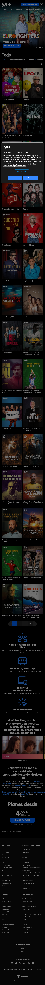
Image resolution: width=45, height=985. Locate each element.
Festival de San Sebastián (29, 878)
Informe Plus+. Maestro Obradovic (31, 429)
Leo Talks (26, 99)
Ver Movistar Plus (27, 899)
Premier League (6, 906)
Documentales (6, 880)
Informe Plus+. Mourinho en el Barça (12, 391)
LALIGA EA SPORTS (7, 904)
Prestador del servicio (10, 969)
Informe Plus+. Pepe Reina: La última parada (33, 503)
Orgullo (4, 885)
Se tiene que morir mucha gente (31, 860)
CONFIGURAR (21, 171)
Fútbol (19, 10)
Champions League (7, 901)
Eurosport (4, 927)
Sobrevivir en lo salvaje (31, 466)
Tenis (3, 917)
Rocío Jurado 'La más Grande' (31, 873)
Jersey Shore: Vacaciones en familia (11, 136)
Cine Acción (5, 860)
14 (30, 624)
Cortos (3, 862)
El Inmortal (25, 862)
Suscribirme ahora (30, 4)
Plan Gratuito (26, 922)
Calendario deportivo (34, 10)
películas (26, 792)
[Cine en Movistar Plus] (22, 747)
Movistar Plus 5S (27, 888)
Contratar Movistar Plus (29, 911)
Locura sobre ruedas (30, 540)
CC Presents (6, 428)
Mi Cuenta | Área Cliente (29, 904)
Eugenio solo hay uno (9, 245)
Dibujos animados (27, 880)
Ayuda (22, 951)
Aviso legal (22, 969)
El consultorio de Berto (10, 209)
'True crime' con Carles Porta (30, 875)
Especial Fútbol (28, 135)
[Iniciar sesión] (41, 4)
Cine (11, 10)
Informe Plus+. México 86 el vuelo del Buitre (12, 578)
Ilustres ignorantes (9, 99)
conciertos (16, 792)
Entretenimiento (6, 883)
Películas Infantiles (7, 867)
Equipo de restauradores (32, 578)
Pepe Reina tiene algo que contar (11, 541)
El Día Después (6, 909)
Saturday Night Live (9, 317)
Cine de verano (6, 865)
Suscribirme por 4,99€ (12, 46)
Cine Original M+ (6, 852)
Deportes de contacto (8, 924)
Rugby (3, 919)
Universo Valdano (7, 911)
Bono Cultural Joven (28, 927)
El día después (7, 353)
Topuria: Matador (6, 922)
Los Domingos (26, 854)
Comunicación (26, 935)
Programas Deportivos (28, 883)
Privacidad (31, 969)
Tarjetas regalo (26, 932)
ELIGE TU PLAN (22, 820)
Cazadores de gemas (9, 466)
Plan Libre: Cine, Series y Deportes (32, 914)
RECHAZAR (14, 178)
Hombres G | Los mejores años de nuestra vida (31, 869)
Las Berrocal (27, 317)
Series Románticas (7, 875)
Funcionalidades (27, 901)
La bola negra (26, 852)
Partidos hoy (5, 932)
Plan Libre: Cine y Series (29, 917)
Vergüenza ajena (29, 281)
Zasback (26, 209)
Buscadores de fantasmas (11, 615)
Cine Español (5, 854)
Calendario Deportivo (8, 930)
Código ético (26, 909)
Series (4, 10)
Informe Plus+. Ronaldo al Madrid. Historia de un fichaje (11, 503)
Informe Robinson (22, 786)
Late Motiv (6, 281)
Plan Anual (25, 924)
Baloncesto (5, 914)
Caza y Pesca (26, 885)
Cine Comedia (6, 857)
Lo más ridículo (28, 245)
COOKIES (38, 969)
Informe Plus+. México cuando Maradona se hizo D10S (32, 391)
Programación (6, 935)
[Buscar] (19, 5)
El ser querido (26, 849)
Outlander (25, 857)
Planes (24, 919)
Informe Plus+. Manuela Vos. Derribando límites (32, 616)
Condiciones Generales (29, 906)
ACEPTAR (30, 178)
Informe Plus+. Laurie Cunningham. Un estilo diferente (31, 354)
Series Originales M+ (7, 873)
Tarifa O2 (25, 930)
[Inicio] (6, 5)
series (33, 792)
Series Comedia (6, 878)
